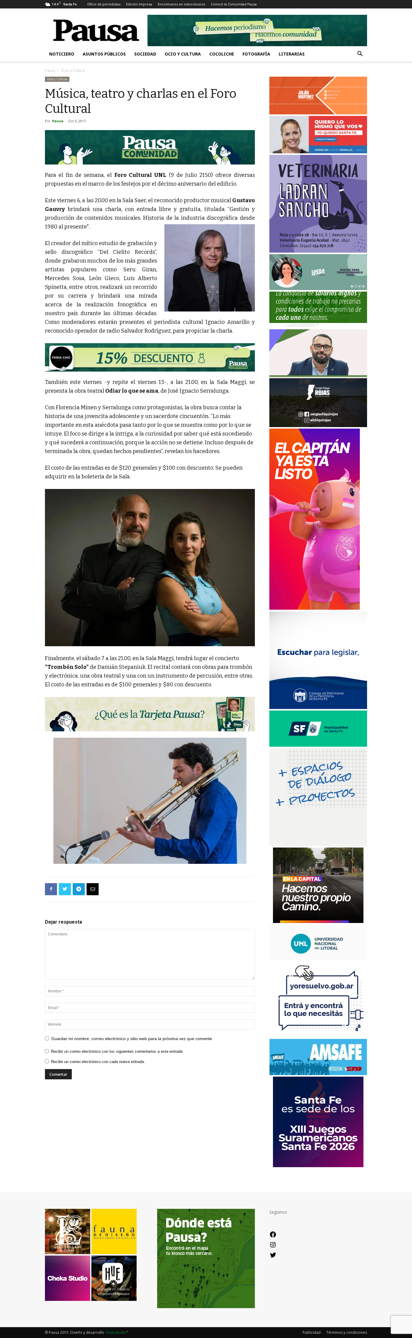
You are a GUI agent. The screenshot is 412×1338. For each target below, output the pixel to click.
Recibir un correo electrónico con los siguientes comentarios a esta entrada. (117, 1051)
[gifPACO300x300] (318, 1165)
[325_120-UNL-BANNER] (318, 959)
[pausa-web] (318, 113)
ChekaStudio (115, 1332)
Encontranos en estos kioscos (181, 4)
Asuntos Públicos (104, 54)
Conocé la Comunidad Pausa (234, 4)
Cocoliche (221, 54)
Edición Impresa (139, 4)
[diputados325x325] (318, 707)
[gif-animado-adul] (318, 326)
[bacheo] (318, 921)
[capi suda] (314, 608)
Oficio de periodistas (103, 4)
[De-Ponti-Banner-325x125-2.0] (318, 288)
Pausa (50, 70)
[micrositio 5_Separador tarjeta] (150, 714)
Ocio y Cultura (183, 54)
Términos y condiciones (346, 1332)
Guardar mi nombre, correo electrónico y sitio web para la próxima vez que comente (131, 1038)
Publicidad (312, 1332)
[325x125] (318, 152)
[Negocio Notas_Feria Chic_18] (150, 357)
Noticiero (61, 54)
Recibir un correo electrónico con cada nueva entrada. (98, 1061)
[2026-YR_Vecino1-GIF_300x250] (318, 1036)
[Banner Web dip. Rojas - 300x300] (318, 425)
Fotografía (256, 54)
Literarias (292, 54)
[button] (360, 54)
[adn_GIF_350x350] (318, 844)
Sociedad (145, 54)
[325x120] (318, 745)
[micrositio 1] (150, 147)
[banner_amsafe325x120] (318, 1073)
